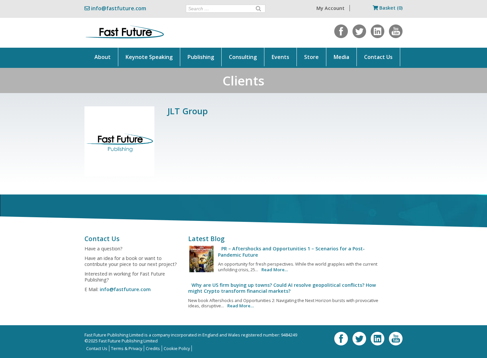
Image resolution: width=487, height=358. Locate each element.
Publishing (201, 57)
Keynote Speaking (149, 57)
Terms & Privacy (126, 348)
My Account (330, 8)
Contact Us (378, 57)
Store (311, 57)
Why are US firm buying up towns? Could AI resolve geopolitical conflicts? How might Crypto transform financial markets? (282, 288)
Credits (153, 348)
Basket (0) (390, 8)
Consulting (243, 57)
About (102, 57)
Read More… (274, 270)
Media (341, 57)
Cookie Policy (177, 348)
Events (280, 57)
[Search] (258, 8)
